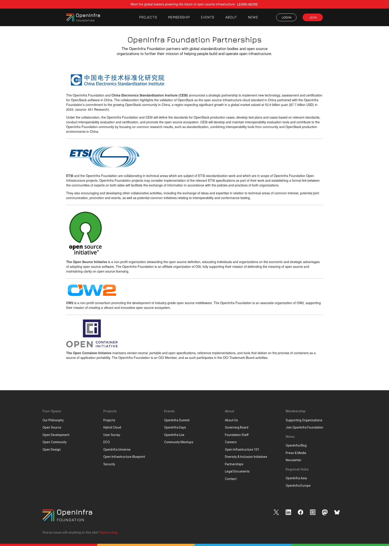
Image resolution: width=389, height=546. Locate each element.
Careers (231, 442)
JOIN (313, 17)
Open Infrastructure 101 (242, 449)
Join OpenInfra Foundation (304, 427)
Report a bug (109, 532)
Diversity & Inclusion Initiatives (246, 457)
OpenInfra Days (175, 427)
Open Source (52, 427)
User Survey (111, 435)
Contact (231, 479)
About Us (231, 420)
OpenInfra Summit (177, 420)
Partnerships (234, 464)
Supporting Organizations (304, 420)
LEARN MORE (247, 4)
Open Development (56, 435)
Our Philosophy (53, 420)
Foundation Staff (237, 435)
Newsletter (293, 460)
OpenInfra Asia (296, 478)
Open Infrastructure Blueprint (124, 457)
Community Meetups (178, 442)
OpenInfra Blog (296, 445)
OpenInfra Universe (117, 449)
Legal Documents (237, 471)
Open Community (55, 442)
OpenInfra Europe (298, 485)
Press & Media (296, 453)
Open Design (52, 449)
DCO (106, 442)
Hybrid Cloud (112, 427)
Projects (109, 420)
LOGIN (286, 17)
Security (109, 464)
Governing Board (236, 427)
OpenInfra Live (174, 435)
